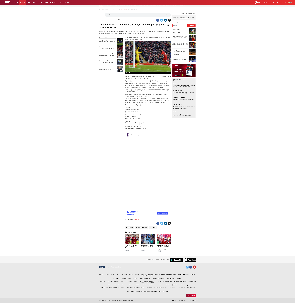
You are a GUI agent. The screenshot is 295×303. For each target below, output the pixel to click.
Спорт (22, 2)
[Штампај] (169, 20)
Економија (143, 274)
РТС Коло (161, 285)
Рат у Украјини (162, 274)
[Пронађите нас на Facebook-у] (190, 267)
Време (169, 274)
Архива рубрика (181, 5)
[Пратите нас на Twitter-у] (187, 267)
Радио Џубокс (172, 287)
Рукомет (122, 5)
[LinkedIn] (165, 20)
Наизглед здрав (150, 282)
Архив (147, 289)
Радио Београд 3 (131, 287)
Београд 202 (140, 287)
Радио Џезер (190, 287)
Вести (16, 2)
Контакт (133, 291)
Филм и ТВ (158, 281)
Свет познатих (144, 281)
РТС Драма (139, 285)
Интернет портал (163, 291)
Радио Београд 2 (120, 287)
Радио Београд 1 (110, 287)
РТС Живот (146, 285)
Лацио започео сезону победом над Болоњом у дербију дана (107, 54)
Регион (112, 274)
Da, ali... (175, 83)
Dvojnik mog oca (177, 90)
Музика (122, 281)
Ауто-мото (142, 5)
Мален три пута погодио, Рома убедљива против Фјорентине (107, 47)
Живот (108, 281)
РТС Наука (131, 285)
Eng (278, 2)
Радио (46, 2)
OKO (28, 2)
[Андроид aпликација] (184, 70)
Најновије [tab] (175, 22)
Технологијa (129, 281)
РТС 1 (109, 285)
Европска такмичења (104, 9)
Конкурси (154, 291)
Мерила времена (152, 274)
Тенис (112, 5)
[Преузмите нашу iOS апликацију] (190, 260)
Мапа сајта (191, 295)
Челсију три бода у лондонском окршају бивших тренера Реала (107, 40)
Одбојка (117, 5)
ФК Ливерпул (129, 227)
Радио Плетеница (150, 287)
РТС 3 (119, 285)
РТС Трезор (168, 285)
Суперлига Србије (115, 9)
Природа (169, 281)
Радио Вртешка (181, 287)
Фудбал (101, 5)
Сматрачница (185, 274)
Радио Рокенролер (161, 287)
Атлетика (135, 5)
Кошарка (106, 5)
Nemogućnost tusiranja (179, 97)
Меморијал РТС (161, 5)
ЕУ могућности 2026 (147, 275)
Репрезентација (132, 9)
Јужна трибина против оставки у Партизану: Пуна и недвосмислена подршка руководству (179, 52)
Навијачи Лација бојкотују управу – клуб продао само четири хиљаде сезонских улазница (107, 62)
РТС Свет (124, 285)
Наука (164, 281)
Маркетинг (139, 291)
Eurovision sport (171, 5)
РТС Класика (153, 285)
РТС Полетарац (185, 285)
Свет (117, 274)
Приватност (102, 300)
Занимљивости (115, 281)
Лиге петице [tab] (104, 37)
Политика (106, 274)
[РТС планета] (261, 2)
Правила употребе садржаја (119, 300)
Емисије (53, 2)
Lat (274, 2)
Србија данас (123, 274)
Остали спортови (151, 5)
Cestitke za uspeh (177, 104)
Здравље (151, 281)
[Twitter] (161, 20)
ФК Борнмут (153, 227)
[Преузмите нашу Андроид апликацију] (176, 260)
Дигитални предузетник (180, 281)
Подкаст (193, 274)
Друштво (137, 274)
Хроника (130, 274)
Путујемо (136, 281)
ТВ (41, 2)
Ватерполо (129, 5)
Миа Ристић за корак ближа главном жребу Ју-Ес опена (179, 37)
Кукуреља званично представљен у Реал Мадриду (106, 68)
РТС (60, 2)
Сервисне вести (176, 274)
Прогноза (176, 17)
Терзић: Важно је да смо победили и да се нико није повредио (179, 59)
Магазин (35, 2)
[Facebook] (157, 20)
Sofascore (136, 219)
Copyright (108, 300)
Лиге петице (124, 9)
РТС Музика (176, 285)
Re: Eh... (175, 111)
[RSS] (285, 2)
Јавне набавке (147, 291)
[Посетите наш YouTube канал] (194, 267)
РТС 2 (114, 285)
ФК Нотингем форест (141, 227)
